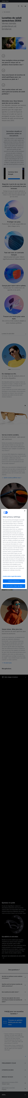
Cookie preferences (14, 581)
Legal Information (16, 576)
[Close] (24, 510)
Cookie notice (7, 576)
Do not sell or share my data (14, 586)
